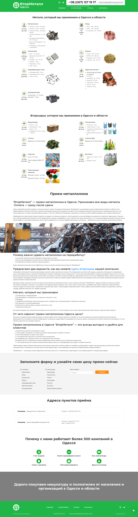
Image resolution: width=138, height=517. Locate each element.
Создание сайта (120, 514)
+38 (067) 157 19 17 (59, 514)
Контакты (103, 8)
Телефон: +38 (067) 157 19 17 (70, 421)
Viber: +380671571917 (68, 423)
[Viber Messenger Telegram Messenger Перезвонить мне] (133, 510)
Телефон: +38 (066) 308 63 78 (70, 411)
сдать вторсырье (82, 268)
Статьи (90, 8)
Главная (62, 8)
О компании (76, 8)
